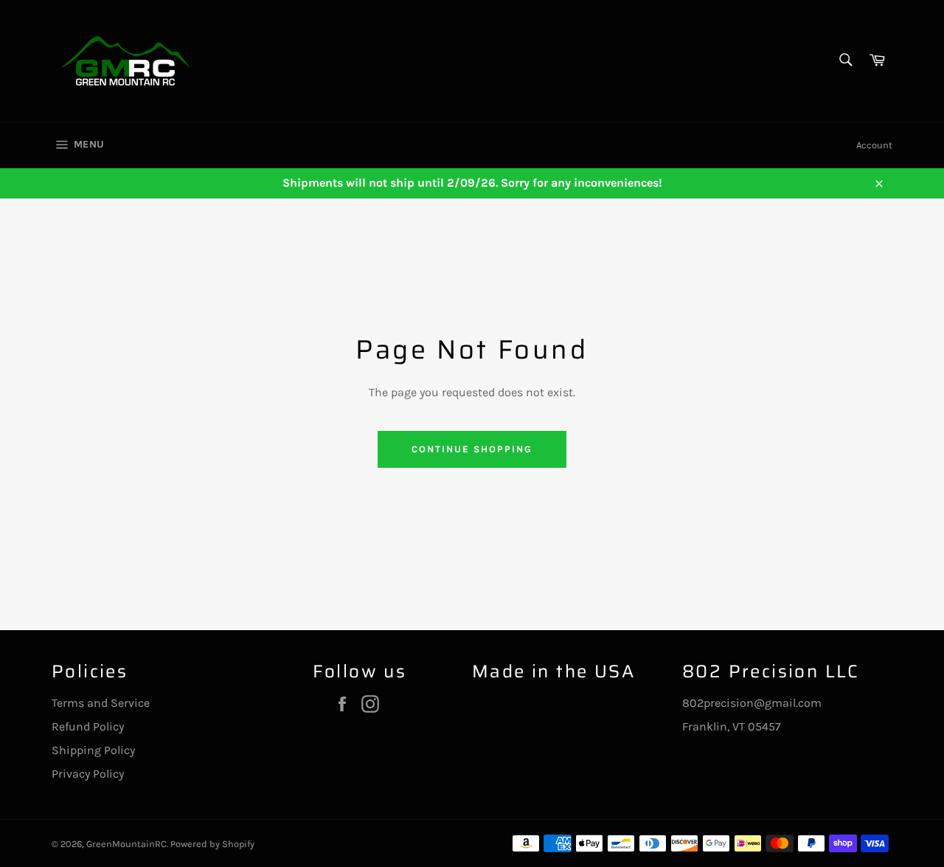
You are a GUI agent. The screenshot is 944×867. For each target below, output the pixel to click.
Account (874, 145)
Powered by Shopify (212, 843)
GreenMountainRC (126, 843)
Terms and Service (101, 703)
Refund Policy (88, 726)
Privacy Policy (88, 774)
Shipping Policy (93, 750)
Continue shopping (472, 449)
